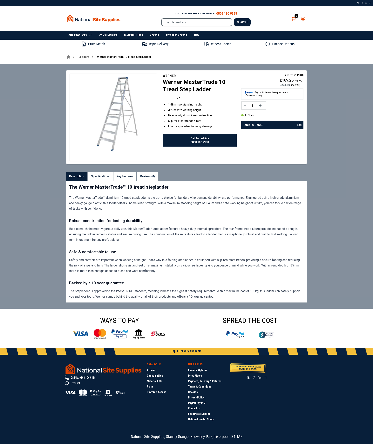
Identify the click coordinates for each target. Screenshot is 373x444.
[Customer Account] (303, 19)
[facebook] (362, 3)
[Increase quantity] (261, 105)
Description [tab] (76, 176)
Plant (150, 386)
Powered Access (176, 35)
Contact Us (194, 408)
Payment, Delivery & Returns (204, 381)
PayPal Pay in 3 (196, 402)
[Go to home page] (68, 57)
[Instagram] (370, 3)
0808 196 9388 (226, 13)
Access (154, 35)
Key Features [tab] (125, 176)
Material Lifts (133, 35)
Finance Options (197, 370)
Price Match (195, 375)
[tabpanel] (186, 241)
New (196, 35)
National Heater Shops (201, 419)
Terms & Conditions (199, 386)
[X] (358, 3)
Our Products (77, 35)
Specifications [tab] (100, 176)
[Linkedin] (366, 3)
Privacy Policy (196, 397)
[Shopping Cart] (294, 19)
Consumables (108, 35)
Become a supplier (199, 413)
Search (242, 22)
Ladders (83, 56)
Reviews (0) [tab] (147, 176)
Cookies (193, 392)
